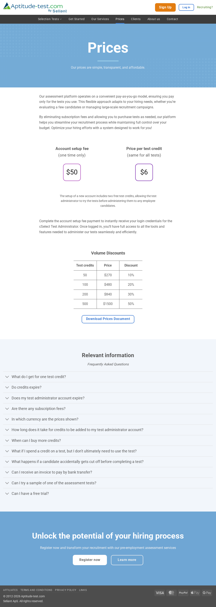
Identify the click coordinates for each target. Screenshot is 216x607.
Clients (136, 19)
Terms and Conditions (36, 590)
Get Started (77, 19)
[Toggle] (7, 377)
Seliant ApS (10, 601)
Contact (172, 19)
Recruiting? (205, 7)
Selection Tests (48, 19)
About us (153, 19)
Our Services (100, 19)
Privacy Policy (65, 590)
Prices (120, 19)
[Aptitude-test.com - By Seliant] (35, 7)
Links (83, 590)
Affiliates (10, 590)
